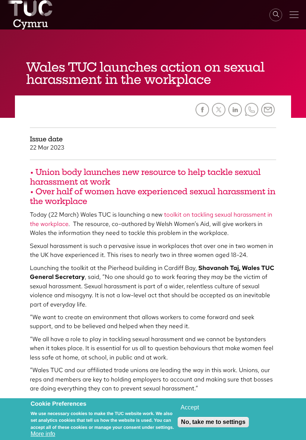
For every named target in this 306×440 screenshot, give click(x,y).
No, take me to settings (213, 422)
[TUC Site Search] (275, 15)
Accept (190, 407)
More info (43, 434)
